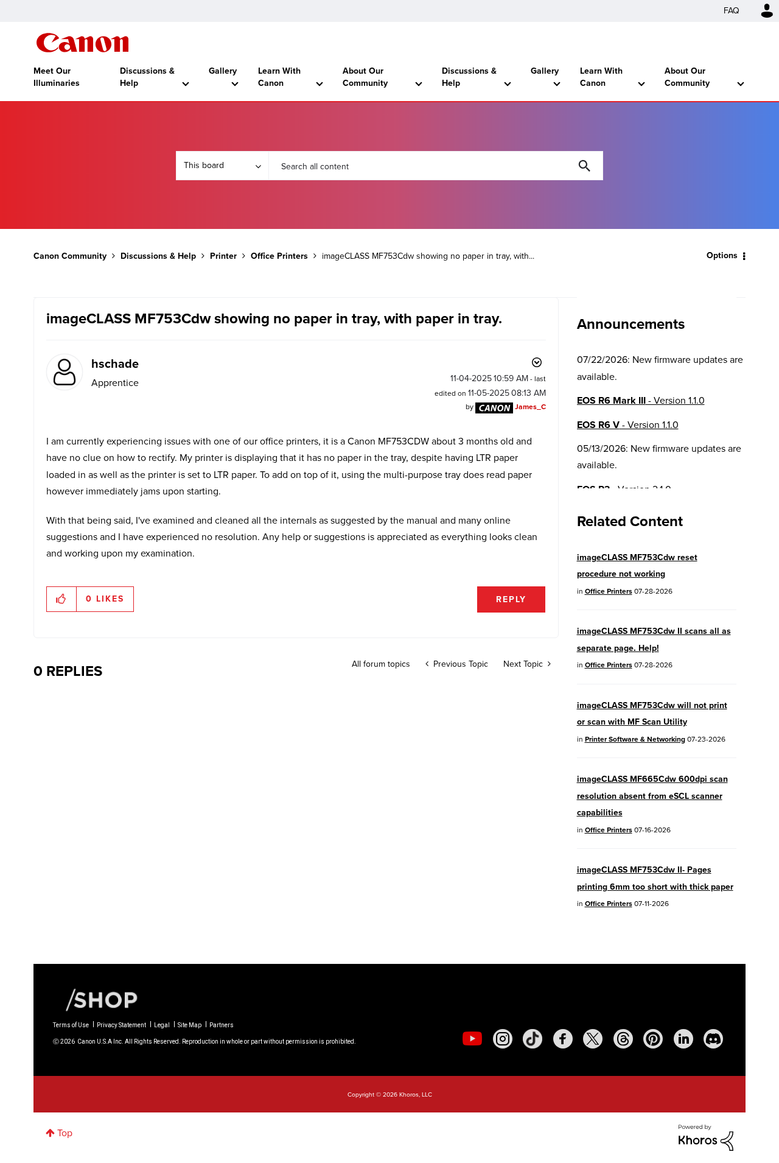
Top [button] (64, 1133)
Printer (223, 256)
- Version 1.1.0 (641, 400)
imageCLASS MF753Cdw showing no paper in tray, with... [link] (428, 256)
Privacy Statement (121, 1025)
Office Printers (279, 256)
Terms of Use (71, 1025)
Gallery (223, 71)
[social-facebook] (563, 1039)
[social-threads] (623, 1039)
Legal (162, 1025)
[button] (62, 599)
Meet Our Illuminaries (56, 77)
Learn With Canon (279, 77)
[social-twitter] (593, 1039)
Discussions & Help (147, 77)
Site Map (189, 1025)
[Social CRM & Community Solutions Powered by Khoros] (706, 1137)
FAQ (731, 10)
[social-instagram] (502, 1039)
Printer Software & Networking (635, 739)
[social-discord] (713, 1039)
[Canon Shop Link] (95, 998)
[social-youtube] (472, 1039)
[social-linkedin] (683, 1039)
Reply (511, 599)
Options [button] (722, 255)
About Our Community (365, 77)
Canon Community (82, 42)
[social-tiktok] (532, 1039)
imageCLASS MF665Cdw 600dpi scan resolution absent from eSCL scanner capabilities (652, 796)
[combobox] (435, 165)
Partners (221, 1025)
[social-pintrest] (653, 1039)
